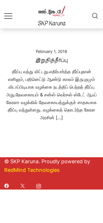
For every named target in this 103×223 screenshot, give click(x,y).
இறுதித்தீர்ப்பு (51, 60)
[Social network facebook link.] (6, 185)
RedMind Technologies (32, 170)
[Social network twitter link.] (22, 185)
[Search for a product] (95, 15)
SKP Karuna (52, 23)
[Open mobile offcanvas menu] (8, 15)
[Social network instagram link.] (38, 185)
